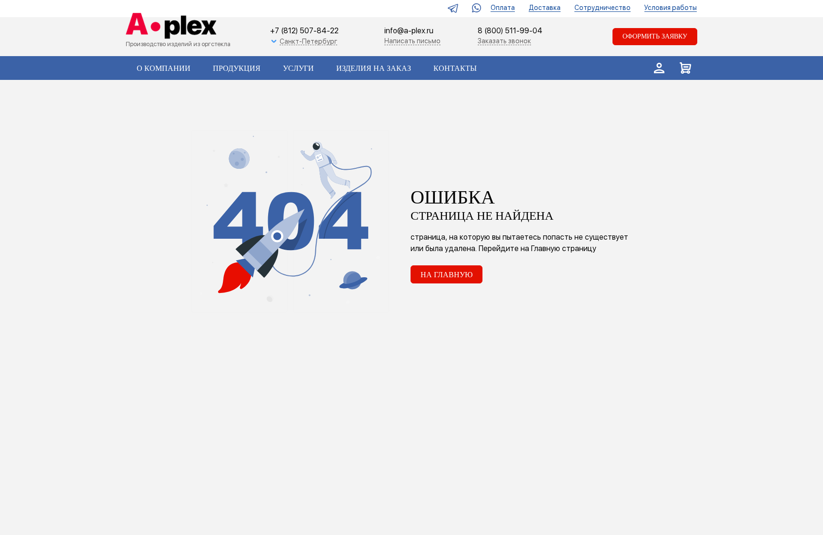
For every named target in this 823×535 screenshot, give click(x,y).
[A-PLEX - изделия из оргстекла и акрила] (169, 26)
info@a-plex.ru (408, 30)
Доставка (545, 7)
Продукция (237, 68)
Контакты (455, 68)
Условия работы (670, 7)
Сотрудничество (602, 7)
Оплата (503, 7)
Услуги (298, 68)
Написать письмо (412, 41)
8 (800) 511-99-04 (510, 31)
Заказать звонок (504, 41)
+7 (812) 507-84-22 (304, 30)
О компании (164, 68)
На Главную (446, 275)
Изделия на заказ (373, 68)
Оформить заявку (654, 36)
